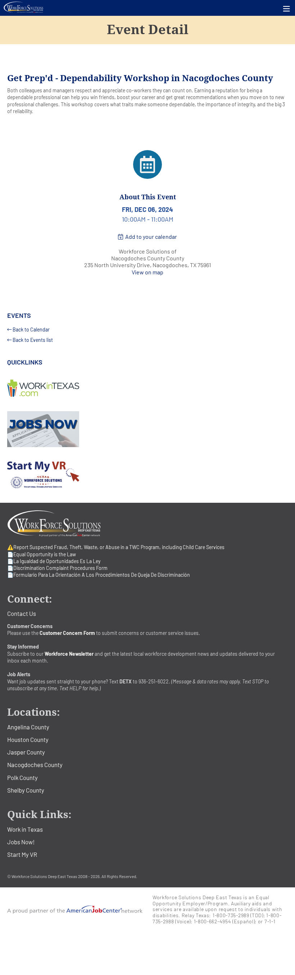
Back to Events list (32, 340)
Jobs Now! (21, 841)
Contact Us (21, 613)
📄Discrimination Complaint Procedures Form (57, 568)
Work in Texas (25, 829)
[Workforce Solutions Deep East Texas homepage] (147, 7)
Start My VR (22, 854)
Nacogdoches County (35, 764)
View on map (147, 272)
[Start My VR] (147, 474)
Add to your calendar (150, 236)
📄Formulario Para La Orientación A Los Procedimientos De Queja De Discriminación (98, 575)
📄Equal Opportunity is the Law (41, 554)
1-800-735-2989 (231, 915)
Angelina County (28, 726)
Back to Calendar (31, 329)
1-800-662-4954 (212, 921)
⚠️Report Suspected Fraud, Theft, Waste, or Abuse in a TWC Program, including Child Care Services (115, 547)
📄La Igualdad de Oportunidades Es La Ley (53, 561)
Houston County (28, 739)
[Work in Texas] (147, 388)
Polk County (22, 777)
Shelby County (25, 790)
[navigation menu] (286, 8)
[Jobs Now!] (147, 429)
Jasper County (26, 752)
